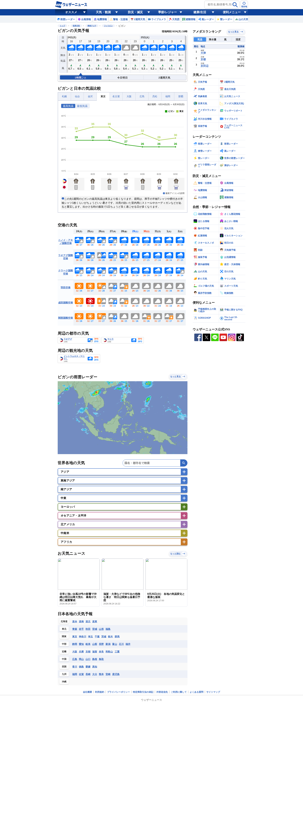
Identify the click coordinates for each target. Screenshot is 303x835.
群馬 (117, 636)
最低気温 (82, 106)
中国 (64, 659)
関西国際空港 (65, 317)
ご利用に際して (179, 692)
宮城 (94, 629)
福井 (128, 644)
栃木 (110, 636)
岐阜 (88, 644)
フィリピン (108, 26)
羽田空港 (65, 287)
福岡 (167, 96)
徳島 (81, 666)
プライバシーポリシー (118, 692)
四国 (64, 666)
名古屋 (116, 96)
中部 (64, 644)
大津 (203, 53)
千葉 (97, 636)
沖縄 (64, 681)
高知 (94, 666)
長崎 (88, 674)
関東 (64, 636)
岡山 (81, 659)
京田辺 (204, 65)
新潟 (108, 644)
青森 (74, 629)
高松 (154, 96)
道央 (74, 621)
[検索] (235, 4)
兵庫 (81, 651)
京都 (88, 651)
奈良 (101, 651)
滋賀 (94, 651)
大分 (94, 674)
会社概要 (87, 692)
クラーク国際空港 (65, 272)
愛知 (81, 644)
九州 (64, 674)
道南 (81, 621)
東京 (103, 96)
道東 (94, 621)
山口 (88, 659)
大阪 (129, 96)
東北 (64, 629)
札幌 (64, 96)
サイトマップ (213, 692)
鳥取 (101, 659)
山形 (101, 629)
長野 (101, 644)
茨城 (103, 636)
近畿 (64, 651)
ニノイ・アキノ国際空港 (65, 242)
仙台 (77, 96)
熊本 (101, 674)
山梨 (94, 644)
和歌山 (109, 651)
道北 (88, 621)
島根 (94, 659)
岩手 (81, 629)
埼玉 (90, 636)
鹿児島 (116, 674)
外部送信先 (162, 692)
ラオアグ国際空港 (65, 257)
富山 (114, 644)
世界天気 (76, 26)
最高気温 (68, 106)
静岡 (74, 644)
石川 (121, 644)
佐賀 (81, 674)
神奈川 (82, 636)
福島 (108, 629)
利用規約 (99, 692)
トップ (62, 26)
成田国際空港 (65, 302)
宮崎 (108, 674)
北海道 (64, 621)
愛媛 (88, 666)
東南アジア (91, 26)
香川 (74, 666)
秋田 (88, 629)
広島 (142, 96)
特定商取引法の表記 (143, 692)
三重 (117, 651)
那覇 (180, 96)
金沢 (90, 96)
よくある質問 (196, 692)
